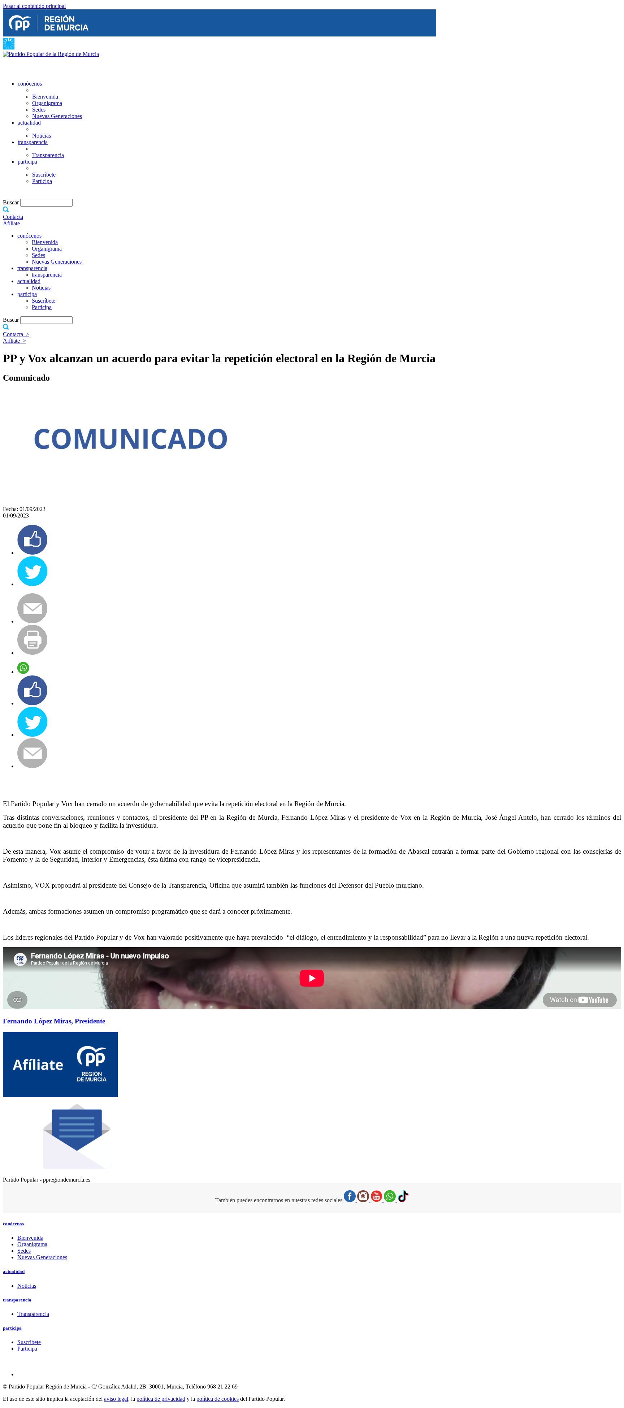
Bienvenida (45, 97)
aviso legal (116, 1399)
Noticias (41, 136)
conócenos (30, 84)
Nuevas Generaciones (57, 116)
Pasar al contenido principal (34, 6)
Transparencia (48, 155)
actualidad (29, 123)
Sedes (39, 110)
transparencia (33, 142)
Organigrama (47, 103)
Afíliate (11, 223)
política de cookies (217, 1399)
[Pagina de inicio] (51, 54)
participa (27, 162)
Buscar (11, 202)
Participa (42, 181)
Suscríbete (44, 175)
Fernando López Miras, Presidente (54, 1021)
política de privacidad (160, 1399)
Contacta (13, 217)
